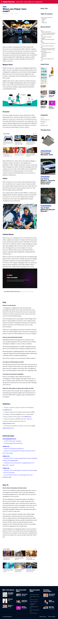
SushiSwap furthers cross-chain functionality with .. (8, 155)
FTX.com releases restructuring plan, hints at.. (30, 155)
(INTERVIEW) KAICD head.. (34, 607)
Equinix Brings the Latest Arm (34, 597)
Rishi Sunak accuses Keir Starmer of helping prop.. (8, 558)
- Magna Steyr (44, 18)
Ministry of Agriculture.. (34, 601)
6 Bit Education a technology (33, 604)
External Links (43, 51)
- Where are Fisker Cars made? (46, 17)
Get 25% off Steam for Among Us (12, 441)
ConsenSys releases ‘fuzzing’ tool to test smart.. (8, 570)
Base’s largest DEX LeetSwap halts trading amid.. (19, 570)
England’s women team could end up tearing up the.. (30, 143)
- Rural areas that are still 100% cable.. (48, 48)
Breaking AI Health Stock (34, 594)
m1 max (42, 117)
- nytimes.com (43, 56)
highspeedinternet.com (8, 423)
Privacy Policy (51, 616)
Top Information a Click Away (27, 291)
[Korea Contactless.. (33, 613)
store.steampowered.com (9, 438)
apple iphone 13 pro (44, 125)
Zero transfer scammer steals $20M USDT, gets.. (19, 143)
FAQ (41, 30)
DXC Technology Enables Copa (34, 610)
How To (42, 57)
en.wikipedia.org (7, 409)
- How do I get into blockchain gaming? (48, 33)
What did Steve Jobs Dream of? (52, 607)
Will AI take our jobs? (34, 599)
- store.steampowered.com (46, 52)
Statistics (42, 42)
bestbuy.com (6, 456)
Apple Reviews (9, 1)
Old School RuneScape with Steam (13, 443)
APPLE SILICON (19, 1)
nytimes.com (6, 468)
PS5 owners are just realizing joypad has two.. (8, 143)
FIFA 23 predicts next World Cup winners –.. (20, 155)
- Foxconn (43, 20)
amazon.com (6, 446)
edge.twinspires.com (8, 428)
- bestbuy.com (43, 54)
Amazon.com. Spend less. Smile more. (14, 448)
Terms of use (42, 616)
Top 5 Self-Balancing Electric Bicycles (48, 209)
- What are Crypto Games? (46, 31)
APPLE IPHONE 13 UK (29, 1)
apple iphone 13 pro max (45, 119)
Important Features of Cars (25, 601)
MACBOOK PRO (38, 1)
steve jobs (42, 123)
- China (42, 21)
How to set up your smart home (25, 595)
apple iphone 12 (43, 121)
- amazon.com (43, 53)
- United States (44, 22)
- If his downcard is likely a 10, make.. (48, 49)
